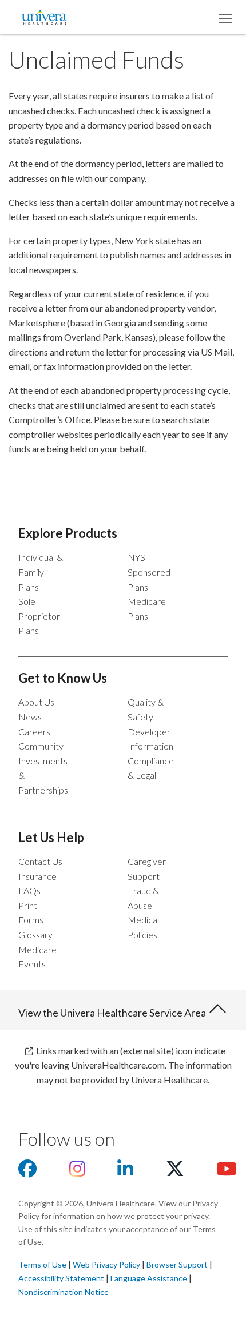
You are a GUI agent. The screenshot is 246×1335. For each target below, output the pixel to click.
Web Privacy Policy (106, 1264)
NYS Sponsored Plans (149, 572)
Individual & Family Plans (40, 572)
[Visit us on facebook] (27, 1171)
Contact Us (40, 861)
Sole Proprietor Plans (39, 616)
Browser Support (177, 1264)
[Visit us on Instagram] (77, 1171)
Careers (34, 731)
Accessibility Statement (61, 1278)
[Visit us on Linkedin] (125, 1171)
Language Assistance (149, 1278)
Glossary (35, 934)
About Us (36, 701)
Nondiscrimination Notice (63, 1292)
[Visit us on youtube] (226, 1171)
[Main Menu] (224, 17)
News (30, 716)
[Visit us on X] (175, 1171)
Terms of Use (42, 1264)
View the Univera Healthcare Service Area (113, 1012)
